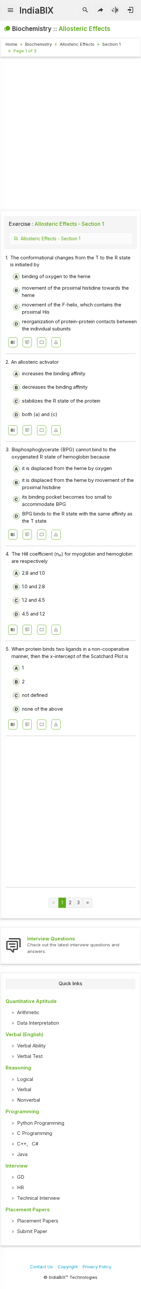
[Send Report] (56, 342)
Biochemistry (38, 44)
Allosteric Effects (77, 44)
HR (20, 1188)
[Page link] (87, 903)
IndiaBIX (36, 10)
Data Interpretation (38, 1023)
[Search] (85, 10)
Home (11, 44)
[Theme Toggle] (115, 10)
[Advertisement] (70, 134)
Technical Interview (38, 1198)
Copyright (68, 1266)
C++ (22, 1144)
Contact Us (41, 1266)
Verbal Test (30, 1056)
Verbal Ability (31, 1046)
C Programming (34, 1133)
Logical (25, 1079)
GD (20, 1177)
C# (35, 1144)
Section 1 (111, 44)
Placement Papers (37, 1221)
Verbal (24, 1089)
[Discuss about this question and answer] (27, 342)
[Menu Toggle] (10, 10)
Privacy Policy (97, 1266)
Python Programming (40, 1123)
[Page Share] (100, 10)
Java (22, 1154)
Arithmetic (28, 1012)
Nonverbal (28, 1100)
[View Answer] (12, 342)
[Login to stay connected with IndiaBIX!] (130, 10)
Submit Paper (32, 1231)
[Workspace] (41, 342)
